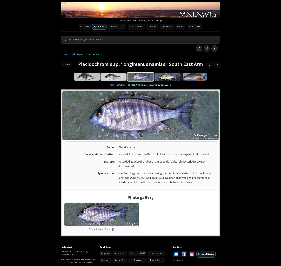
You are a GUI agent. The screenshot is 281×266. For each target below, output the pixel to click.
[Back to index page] (66, 64)
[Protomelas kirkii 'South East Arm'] (167, 77)
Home (65, 54)
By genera (84, 26)
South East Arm (92, 54)
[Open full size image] (101, 214)
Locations (152, 26)
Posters (180, 26)
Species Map (167, 26)
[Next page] (217, 65)
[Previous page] (209, 65)
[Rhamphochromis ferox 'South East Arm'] (194, 77)
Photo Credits (194, 26)
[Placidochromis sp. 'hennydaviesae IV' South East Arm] (87, 77)
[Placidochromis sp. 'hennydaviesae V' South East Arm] (113, 77)
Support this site (206, 254)
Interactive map (136, 26)
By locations (99, 26)
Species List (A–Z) (117, 26)
